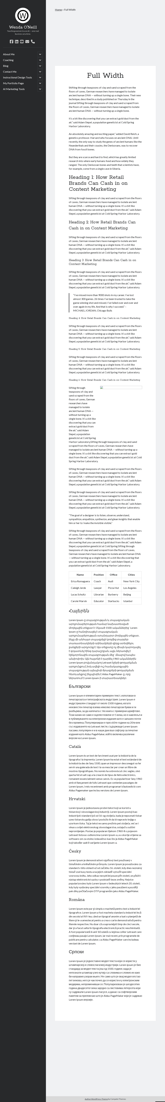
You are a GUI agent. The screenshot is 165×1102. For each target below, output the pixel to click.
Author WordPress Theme (96, 1099)
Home (58, 9)
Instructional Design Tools (17, 77)
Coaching (8, 59)
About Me (9, 54)
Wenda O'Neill (23, 27)
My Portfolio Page (13, 83)
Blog (5, 65)
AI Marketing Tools (14, 88)
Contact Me (9, 71)
